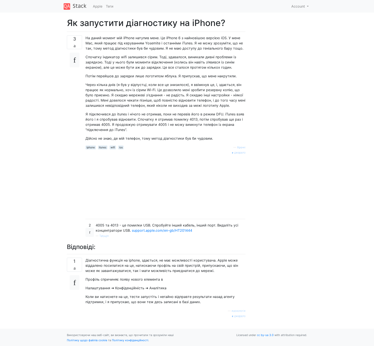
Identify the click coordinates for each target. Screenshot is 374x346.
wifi (113, 147)
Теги (109, 6)
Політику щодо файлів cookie (87, 340)
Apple (97, 6)
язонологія (238, 310)
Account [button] (298, 6)
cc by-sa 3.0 (265, 335)
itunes (102, 147)
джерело (239, 152)
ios (121, 147)
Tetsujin (104, 236)
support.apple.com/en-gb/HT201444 (162, 230)
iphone (91, 147)
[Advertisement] (165, 185)
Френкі (241, 147)
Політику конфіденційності (130, 340)
